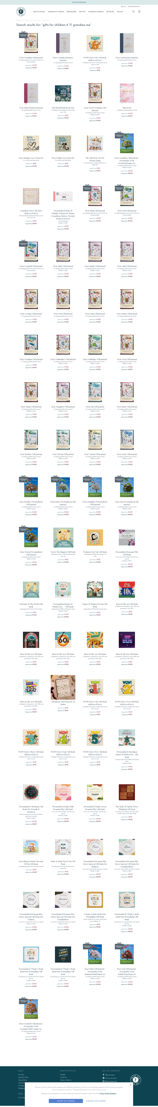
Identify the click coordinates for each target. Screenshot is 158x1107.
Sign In (123, 7)
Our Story (21, 1074)
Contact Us (63, 1077)
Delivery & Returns (65, 1080)
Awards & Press (23, 1083)
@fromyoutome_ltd (111, 1081)
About (21, 1071)
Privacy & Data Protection (108, 1093)
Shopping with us (68, 1071)
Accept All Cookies (66, 1101)
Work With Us (22, 1080)
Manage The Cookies (96, 1101)
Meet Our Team (23, 1077)
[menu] (78, 11)
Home (18, 20)
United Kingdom (134, 6)
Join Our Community (111, 1071)
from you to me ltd (110, 1078)
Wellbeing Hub (23, 1088)
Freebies (62, 1074)
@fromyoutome (110, 1075)
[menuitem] (39, 11)
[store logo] (21, 11)
